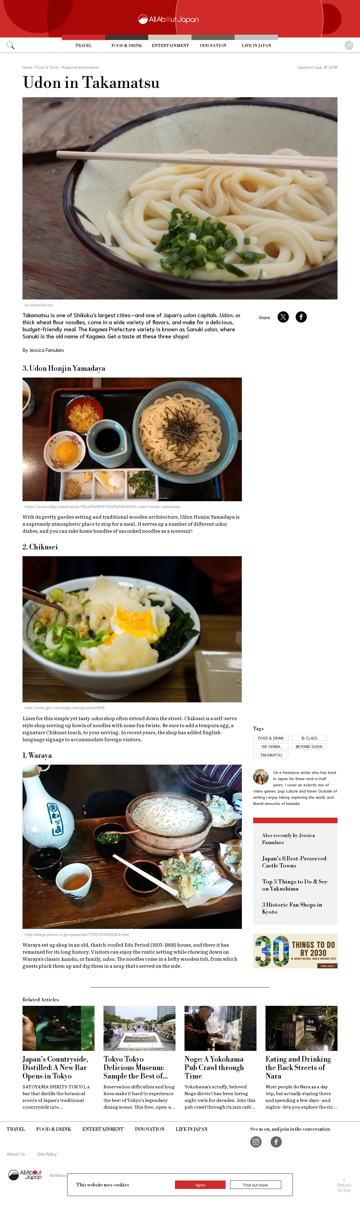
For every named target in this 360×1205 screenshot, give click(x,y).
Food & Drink (126, 45)
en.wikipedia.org (39, 304)
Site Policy (47, 1154)
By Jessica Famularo (43, 350)
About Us (16, 1154)
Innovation (213, 45)
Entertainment (170, 45)
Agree (200, 1184)
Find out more (256, 1184)
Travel (83, 45)
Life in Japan (256, 45)
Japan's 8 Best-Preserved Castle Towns (294, 862)
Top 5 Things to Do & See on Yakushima (294, 885)
